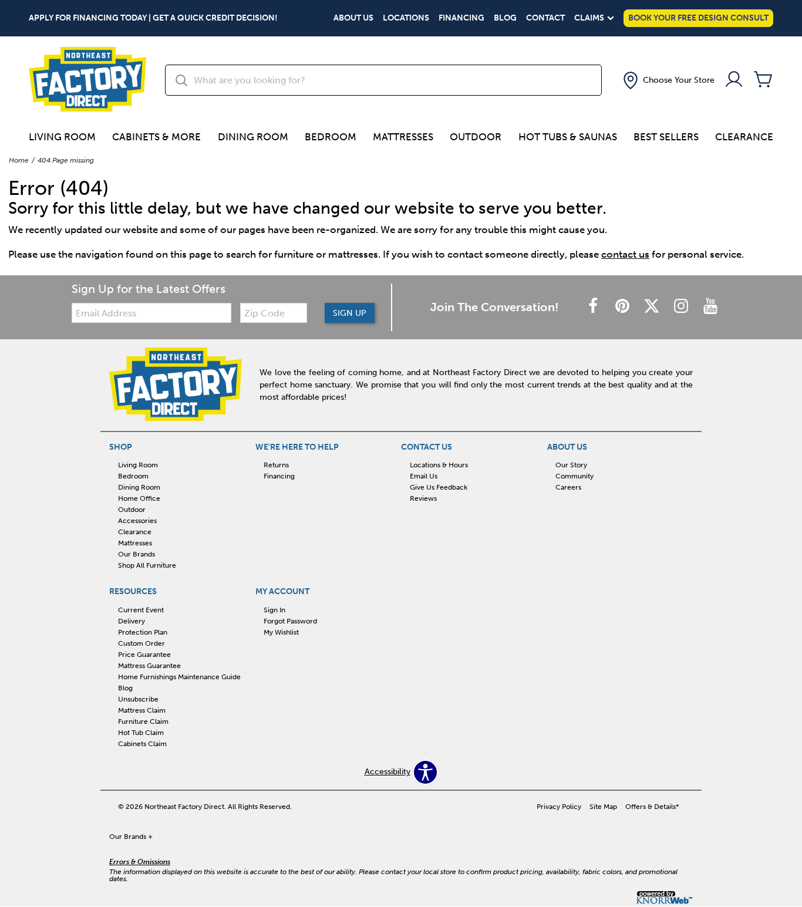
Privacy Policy (559, 807)
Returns (276, 465)
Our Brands (136, 554)
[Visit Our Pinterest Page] (623, 307)
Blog (505, 18)
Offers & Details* (652, 807)
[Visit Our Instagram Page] (682, 307)
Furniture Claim (143, 721)
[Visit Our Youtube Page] (710, 307)
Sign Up (349, 313)
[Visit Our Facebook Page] (594, 307)
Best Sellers (666, 137)
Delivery (131, 621)
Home (19, 160)
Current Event (141, 610)
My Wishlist (281, 632)
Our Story (571, 465)
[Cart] (763, 80)
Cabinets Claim (142, 743)
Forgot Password (290, 621)
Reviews (423, 498)
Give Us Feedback (438, 487)
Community (574, 476)
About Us (353, 18)
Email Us (423, 476)
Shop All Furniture (147, 565)
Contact (545, 18)
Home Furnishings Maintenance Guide (179, 677)
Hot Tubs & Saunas (567, 137)
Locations (406, 18)
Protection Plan (142, 632)
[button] (668, 80)
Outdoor (475, 137)
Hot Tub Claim (141, 733)
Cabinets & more (156, 137)
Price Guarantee (144, 654)
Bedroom (330, 137)
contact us (625, 254)
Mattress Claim (142, 710)
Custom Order (141, 643)
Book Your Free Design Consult (698, 18)
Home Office (139, 498)
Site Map (603, 807)
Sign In (274, 610)
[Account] (734, 80)
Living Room (62, 137)
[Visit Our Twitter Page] (652, 307)
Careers (568, 487)
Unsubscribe (138, 699)
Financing (461, 18)
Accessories (137, 521)
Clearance (744, 137)
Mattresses (403, 137)
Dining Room (253, 137)
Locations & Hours (439, 465)
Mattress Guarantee (149, 666)
